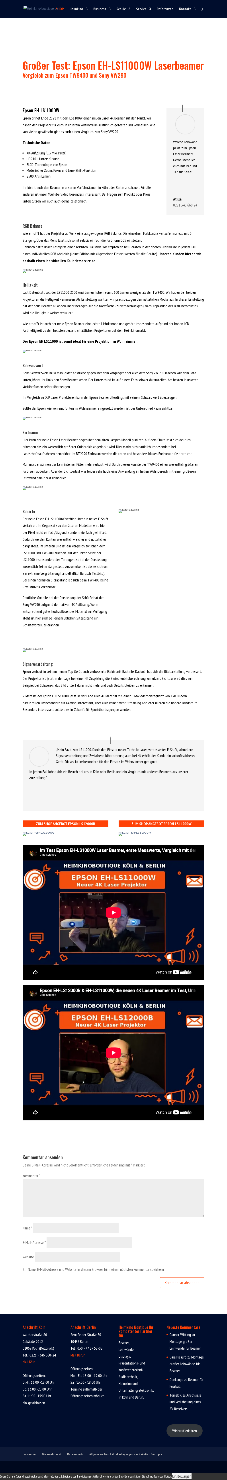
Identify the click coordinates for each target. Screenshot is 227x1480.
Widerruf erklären (184, 1430)
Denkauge (176, 1379)
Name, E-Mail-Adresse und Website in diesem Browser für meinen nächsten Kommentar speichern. (96, 1269)
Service (141, 9)
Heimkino (76, 9)
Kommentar (31, 1175)
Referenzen (165, 9)
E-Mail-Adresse (34, 1242)
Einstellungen (181, 1476)
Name (27, 1228)
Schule (121, 9)
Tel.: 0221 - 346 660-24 (39, 1355)
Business (99, 9)
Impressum (29, 1454)
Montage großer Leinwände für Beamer (187, 1363)
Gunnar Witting (180, 1334)
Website (28, 1256)
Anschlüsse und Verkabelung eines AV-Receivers (186, 1402)
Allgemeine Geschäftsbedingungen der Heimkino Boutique (125, 1454)
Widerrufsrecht (51, 1454)
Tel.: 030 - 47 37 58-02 (86, 1348)
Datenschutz (75, 1454)
